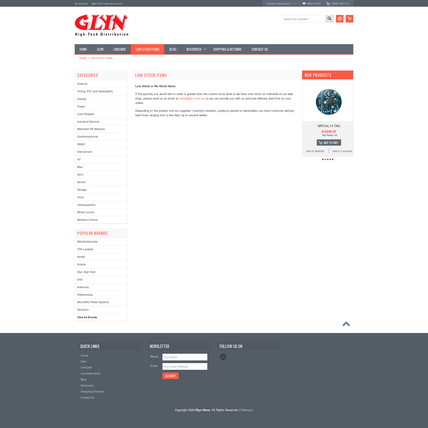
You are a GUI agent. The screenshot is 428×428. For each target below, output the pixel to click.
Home (82, 58)
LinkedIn (223, 357)
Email (154, 366)
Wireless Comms (87, 219)
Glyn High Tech (86, 272)
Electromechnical (87, 136)
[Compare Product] (340, 19)
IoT (79, 159)
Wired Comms (85, 212)
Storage (82, 189)
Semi (80, 174)
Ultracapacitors (86, 205)
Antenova (83, 287)
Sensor (81, 182)
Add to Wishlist (315, 151)
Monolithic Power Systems (93, 302)
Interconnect (84, 151)
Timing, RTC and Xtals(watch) (95, 91)
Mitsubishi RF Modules (91, 129)
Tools (80, 197)
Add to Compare (342, 151)
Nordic (81, 256)
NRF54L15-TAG (329, 126)
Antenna (82, 83)
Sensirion (83, 309)
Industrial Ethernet (88, 121)
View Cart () (340, 3)
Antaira (81, 264)
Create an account (112, 3)
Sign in (95, 3)
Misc (80, 167)
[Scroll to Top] (347, 325)
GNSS (81, 144)
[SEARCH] (329, 19)
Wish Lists (314, 3)
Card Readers (85, 114)
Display (81, 99)
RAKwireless (85, 294)
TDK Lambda (85, 249)
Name (154, 356)
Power (81, 106)
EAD (80, 279)
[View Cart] (349, 19)
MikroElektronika (87, 241)
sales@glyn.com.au (192, 98)
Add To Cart (331, 142)
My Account (81, 3)
